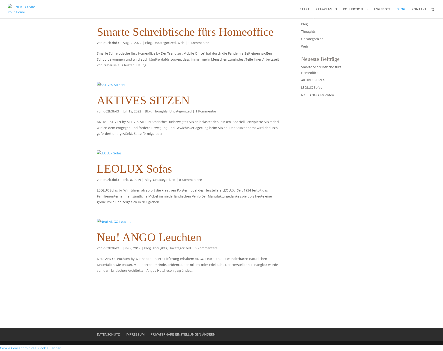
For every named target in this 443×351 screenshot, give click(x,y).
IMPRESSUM (135, 334)
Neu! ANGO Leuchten (149, 237)
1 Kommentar (198, 43)
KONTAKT (418, 9)
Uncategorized (164, 43)
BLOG (401, 9)
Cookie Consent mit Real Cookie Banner (30, 348)
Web (180, 43)
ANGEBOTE (382, 9)
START (304, 9)
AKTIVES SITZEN (143, 100)
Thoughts (160, 111)
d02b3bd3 (111, 43)
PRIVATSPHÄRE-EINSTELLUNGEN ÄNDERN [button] (183, 334)
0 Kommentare (190, 179)
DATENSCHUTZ (108, 334)
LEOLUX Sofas (134, 168)
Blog (148, 43)
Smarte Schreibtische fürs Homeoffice (185, 31)
